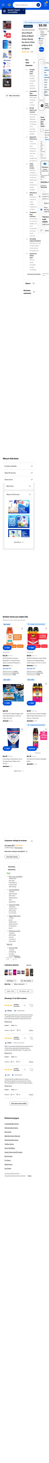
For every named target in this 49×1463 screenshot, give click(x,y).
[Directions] (31, 479)
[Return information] (40, 45)
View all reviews (12, 857)
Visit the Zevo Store (28, 30)
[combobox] (27, 5)
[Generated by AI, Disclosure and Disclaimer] (13, 959)
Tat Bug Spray (9, 1144)
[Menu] (3, 5)
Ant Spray (8, 1168)
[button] (28, 63)
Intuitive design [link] (14, 890)
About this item (10, 458)
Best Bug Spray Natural (12, 1136)
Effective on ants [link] (14, 931)
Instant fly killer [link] (14, 905)
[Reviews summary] (35, 52)
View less (17, 957)
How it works (46, 93)
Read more (8, 1021)
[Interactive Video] (7, 25)
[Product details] (31, 466)
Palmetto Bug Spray (11, 1128)
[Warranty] (30, 486)
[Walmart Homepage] (9, 5)
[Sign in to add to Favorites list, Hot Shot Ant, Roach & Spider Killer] (46, 729)
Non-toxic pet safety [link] (16, 876)
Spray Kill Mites (10, 1148)
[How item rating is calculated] (26, 851)
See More (17, 542)
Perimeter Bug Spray (11, 1140)
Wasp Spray (9, 1164)
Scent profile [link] (13, 948)
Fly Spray (8, 1160)
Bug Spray (8, 1132)
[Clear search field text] (35, 5)
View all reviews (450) (18, 1103)
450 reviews (18, 848)
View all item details (34, 274)
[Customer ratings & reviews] (31, 840)
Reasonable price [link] (14, 916)
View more (17, 771)
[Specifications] (31, 473)
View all (28, 965)
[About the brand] (30, 494)
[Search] (38, 5)
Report (31, 1030)
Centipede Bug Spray (12, 1124)
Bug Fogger (8, 1156)
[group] (31, 51)
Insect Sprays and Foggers (13, 1152)
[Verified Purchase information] (25, 1005)
